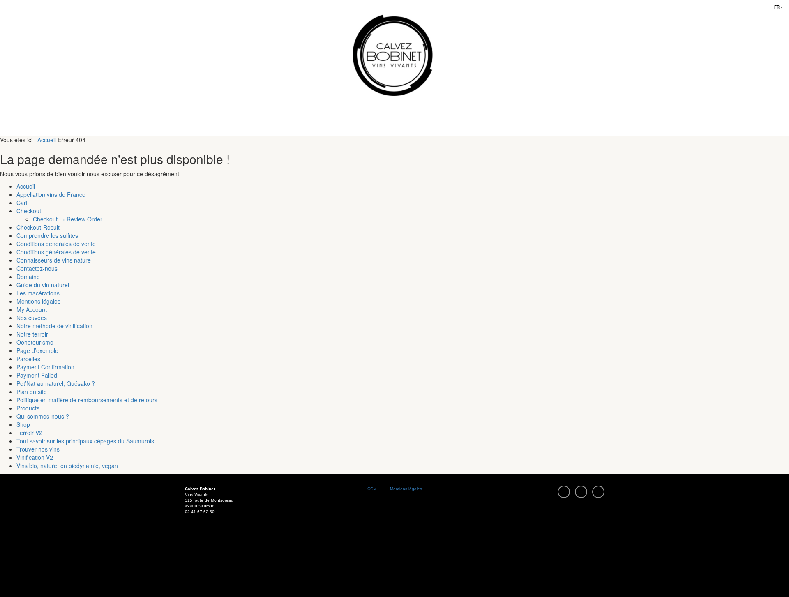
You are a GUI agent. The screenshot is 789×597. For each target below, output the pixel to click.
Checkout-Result (38, 227)
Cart (22, 202)
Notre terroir (32, 334)
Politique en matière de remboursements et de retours (86, 400)
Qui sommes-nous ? (42, 416)
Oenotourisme (34, 342)
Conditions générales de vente (56, 244)
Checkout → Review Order (67, 219)
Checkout (28, 211)
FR (778, 7)
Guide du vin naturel (42, 285)
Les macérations (38, 293)
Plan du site (31, 391)
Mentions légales (38, 301)
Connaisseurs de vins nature (53, 260)
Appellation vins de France (50, 194)
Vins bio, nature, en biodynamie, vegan (67, 465)
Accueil (46, 140)
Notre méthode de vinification (54, 326)
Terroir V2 (29, 433)
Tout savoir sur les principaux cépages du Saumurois (85, 441)
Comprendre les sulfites (47, 235)
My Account (31, 309)
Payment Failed (36, 375)
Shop (23, 424)
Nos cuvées (31, 317)
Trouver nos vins (38, 449)
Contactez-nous (37, 268)
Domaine (28, 276)
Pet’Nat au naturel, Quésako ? (55, 383)
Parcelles (28, 359)
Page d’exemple (37, 350)
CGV (371, 488)
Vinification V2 (34, 457)
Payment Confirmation (45, 367)
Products (27, 408)
